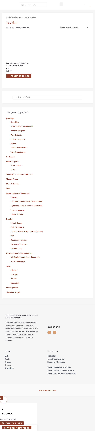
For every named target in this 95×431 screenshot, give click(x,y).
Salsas (8, 266)
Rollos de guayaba (18, 261)
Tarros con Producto (19, 244)
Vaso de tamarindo (18, 152)
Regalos (9, 219)
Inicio (8, 17)
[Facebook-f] (54, 332)
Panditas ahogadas (18, 131)
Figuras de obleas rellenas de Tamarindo (26, 206)
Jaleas (13, 170)
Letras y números (17, 210)
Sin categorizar (12, 288)
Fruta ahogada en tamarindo (22, 126)
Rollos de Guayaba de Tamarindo (19, 253)
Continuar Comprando (17, 428)
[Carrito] (84, 4)
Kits (12, 236)
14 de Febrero (16, 223)
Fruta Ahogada (12, 161)
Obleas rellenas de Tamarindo (17, 193)
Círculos (14, 197)
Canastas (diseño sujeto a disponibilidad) (27, 231)
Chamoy (14, 270)
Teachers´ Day (16, 248)
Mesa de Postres (12, 184)
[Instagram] (49, 332)
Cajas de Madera (17, 227)
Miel (8, 188)
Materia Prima (12, 179)
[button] (61, 4)
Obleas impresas (17, 214)
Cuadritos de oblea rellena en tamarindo (26, 201)
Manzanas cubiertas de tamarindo (19, 174)
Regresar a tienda (12, 423)
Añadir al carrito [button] (20, 76)
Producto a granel (18, 139)
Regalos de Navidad (18, 240)
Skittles (13, 143)
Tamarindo (15, 283)
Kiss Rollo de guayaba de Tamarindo (25, 257)
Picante (13, 278)
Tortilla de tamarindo (19, 148)
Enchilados (10, 157)
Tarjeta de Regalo (13, 292)
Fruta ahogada (16, 165)
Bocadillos (10, 118)
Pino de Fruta (16, 135)
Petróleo (14, 274)
